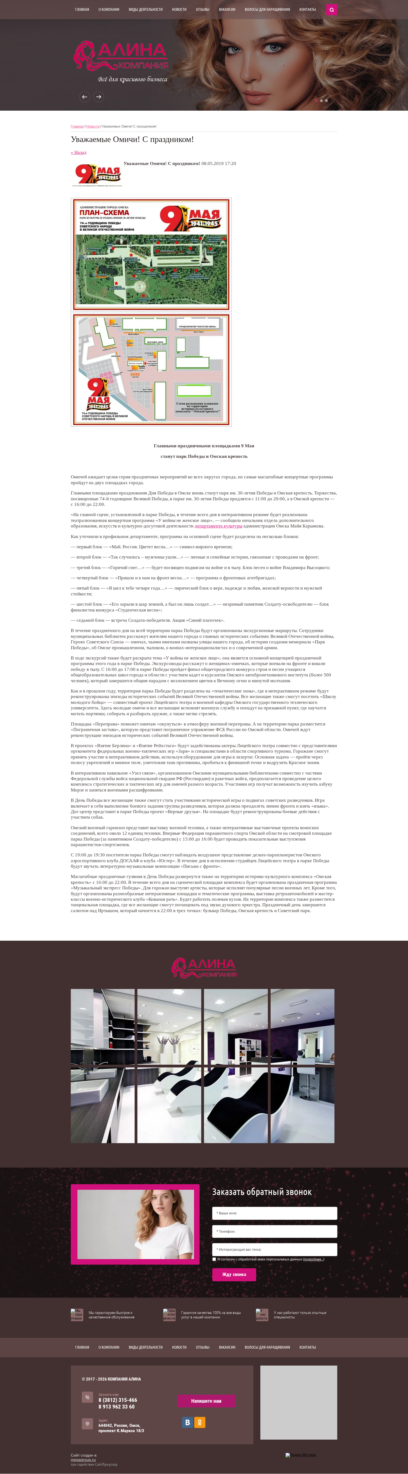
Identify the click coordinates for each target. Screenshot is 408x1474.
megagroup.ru (83, 1459)
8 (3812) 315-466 (118, 1400)
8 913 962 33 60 (117, 1406)
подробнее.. (313, 1259)
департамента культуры (218, 526)
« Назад (79, 152)
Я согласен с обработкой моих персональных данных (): (271, 1259)
